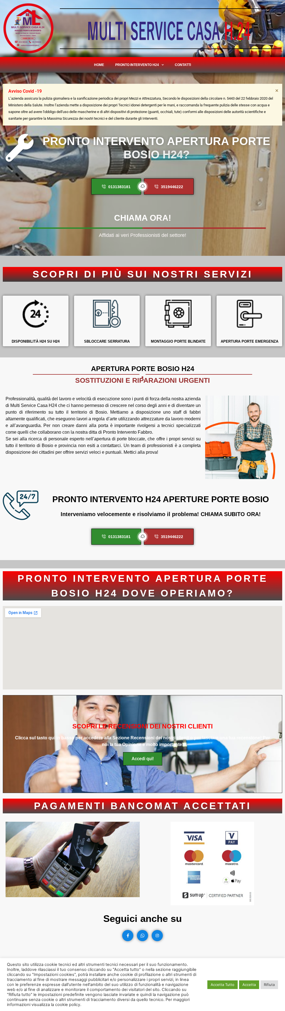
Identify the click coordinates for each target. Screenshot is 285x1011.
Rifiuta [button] (269, 984)
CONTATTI (183, 65)
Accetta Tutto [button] (222, 984)
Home (99, 65)
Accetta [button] (249, 984)
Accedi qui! (143, 758)
